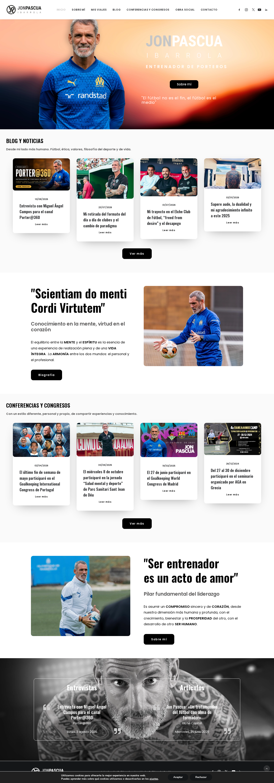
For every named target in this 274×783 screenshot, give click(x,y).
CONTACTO (209, 10)
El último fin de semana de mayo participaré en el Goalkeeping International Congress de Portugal (40, 480)
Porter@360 (82, 723)
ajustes (153, 779)
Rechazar (201, 777)
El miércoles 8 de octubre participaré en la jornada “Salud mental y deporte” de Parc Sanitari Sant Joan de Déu (104, 483)
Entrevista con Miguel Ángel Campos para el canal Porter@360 (41, 211)
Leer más (41, 224)
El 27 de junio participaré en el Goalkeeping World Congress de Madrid (169, 478)
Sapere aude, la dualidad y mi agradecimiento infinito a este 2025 (231, 209)
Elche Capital (192, 723)
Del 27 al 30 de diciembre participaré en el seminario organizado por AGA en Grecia (232, 479)
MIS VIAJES (99, 10)
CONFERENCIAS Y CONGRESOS (148, 10)
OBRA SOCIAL (185, 10)
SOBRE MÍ (78, 10)
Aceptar (178, 777)
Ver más (137, 254)
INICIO (61, 10)
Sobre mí (184, 84)
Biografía (46, 375)
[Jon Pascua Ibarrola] (24, 9)
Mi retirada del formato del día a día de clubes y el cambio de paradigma (104, 219)
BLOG (117, 10)
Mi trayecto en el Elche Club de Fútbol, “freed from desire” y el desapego (168, 217)
